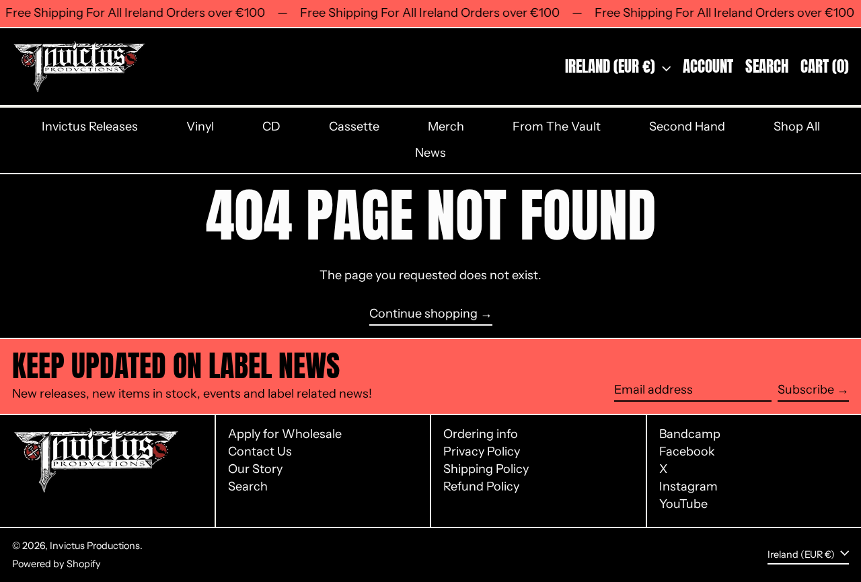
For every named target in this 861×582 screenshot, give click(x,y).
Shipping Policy (486, 469)
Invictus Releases (90, 126)
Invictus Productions (95, 546)
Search (248, 486)
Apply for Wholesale (285, 434)
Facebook (687, 452)
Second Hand (687, 126)
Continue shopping (423, 314)
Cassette (354, 126)
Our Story (255, 469)
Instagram (688, 487)
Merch (446, 126)
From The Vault (557, 126)
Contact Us (260, 451)
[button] (766, 66)
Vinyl (200, 126)
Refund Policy (481, 486)
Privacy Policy (481, 451)
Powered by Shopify (56, 564)
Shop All (797, 126)
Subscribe (806, 389)
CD (271, 126)
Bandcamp (689, 434)
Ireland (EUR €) (612, 66)
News (430, 152)
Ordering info (480, 434)
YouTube (683, 504)
